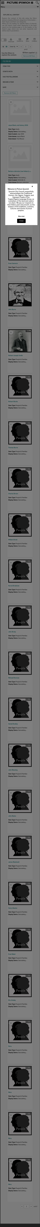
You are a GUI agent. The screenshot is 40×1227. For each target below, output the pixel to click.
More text (21, 216)
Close (21, 221)
